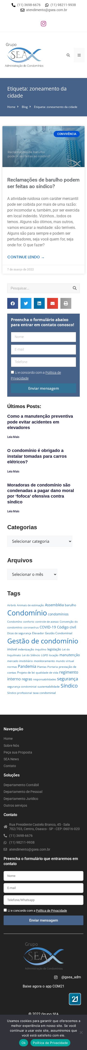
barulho (70, 605)
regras (27, 679)
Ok (24, 1043)
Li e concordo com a (37, 910)
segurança (67, 679)
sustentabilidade (48, 686)
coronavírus (31, 627)
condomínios (58, 614)
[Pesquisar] (75, 288)
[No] (81, 1032)
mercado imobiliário (20, 661)
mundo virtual (65, 661)
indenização (26, 649)
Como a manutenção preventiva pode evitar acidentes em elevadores (40, 422)
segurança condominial (21, 686)
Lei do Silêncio (31, 655)
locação (53, 655)
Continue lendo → (26, 257)
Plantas (41, 667)
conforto (28, 621)
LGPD (44, 655)
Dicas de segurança (19, 633)
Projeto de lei (26, 672)
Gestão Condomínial (58, 633)
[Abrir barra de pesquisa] (68, 55)
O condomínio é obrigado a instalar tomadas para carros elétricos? (37, 456)
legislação (54, 649)
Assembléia (54, 604)
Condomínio (27, 613)
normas (12, 667)
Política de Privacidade (50, 1043)
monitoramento (44, 661)
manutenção (69, 655)
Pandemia (27, 666)
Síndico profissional (19, 693)
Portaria (52, 667)
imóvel (12, 649)
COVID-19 (48, 627)
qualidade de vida (47, 672)
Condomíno (14, 621)
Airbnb (11, 605)
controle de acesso (47, 621)
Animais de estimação (30, 605)
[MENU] (79, 55)
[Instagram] (43, 23)
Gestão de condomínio (42, 640)
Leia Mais (13, 437)
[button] (12, 303)
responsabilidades (44, 679)
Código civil (66, 627)
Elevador (38, 633)
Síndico (69, 685)
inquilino (40, 649)
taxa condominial (44, 693)
